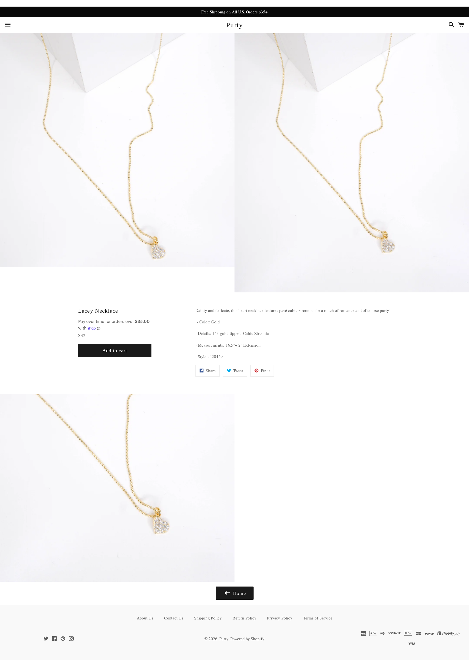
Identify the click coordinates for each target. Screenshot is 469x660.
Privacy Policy (279, 618)
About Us (145, 618)
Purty (234, 25)
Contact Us (173, 618)
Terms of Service (317, 618)
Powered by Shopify (247, 638)
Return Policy (244, 618)
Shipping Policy (208, 618)
